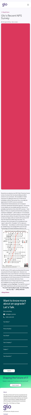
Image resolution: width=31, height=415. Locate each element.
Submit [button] (9, 370)
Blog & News (6, 12)
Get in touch (15, 385)
